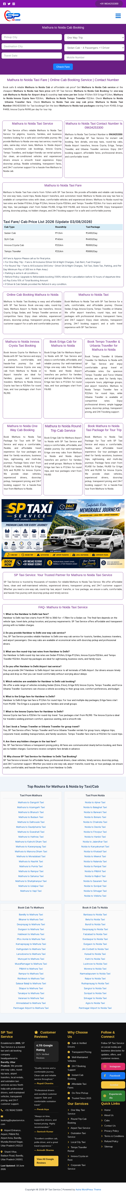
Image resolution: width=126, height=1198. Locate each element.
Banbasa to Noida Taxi (95, 914)
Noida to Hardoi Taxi (95, 836)
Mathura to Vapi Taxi (30, 891)
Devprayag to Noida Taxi (95, 929)
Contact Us (110, 1125)
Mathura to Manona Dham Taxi (31, 851)
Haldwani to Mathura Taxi (31, 934)
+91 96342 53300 (13, 1110)
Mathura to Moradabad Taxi (31, 856)
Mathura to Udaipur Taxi (30, 886)
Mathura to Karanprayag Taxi (31, 846)
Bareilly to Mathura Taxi (31, 914)
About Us (109, 1115)
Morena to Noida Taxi (95, 968)
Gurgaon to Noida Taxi (95, 944)
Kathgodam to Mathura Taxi (30, 949)
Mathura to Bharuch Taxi (31, 812)
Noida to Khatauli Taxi (95, 851)
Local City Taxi (77, 1142)
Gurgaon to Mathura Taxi (31, 929)
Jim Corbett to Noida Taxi (95, 949)
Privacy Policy (111, 1131)
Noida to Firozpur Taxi (95, 831)
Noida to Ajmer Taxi (95, 802)
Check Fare (63, 66)
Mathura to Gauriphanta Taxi (31, 827)
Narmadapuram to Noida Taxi (95, 973)
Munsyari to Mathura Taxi (31, 959)
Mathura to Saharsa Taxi (30, 876)
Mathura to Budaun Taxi (31, 817)
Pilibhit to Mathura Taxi (31, 968)
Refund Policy (111, 1141)
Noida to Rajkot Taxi (95, 876)
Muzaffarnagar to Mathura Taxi (31, 963)
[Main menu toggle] (118, 16)
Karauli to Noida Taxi (95, 954)
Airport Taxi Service (80, 1128)
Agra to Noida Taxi (95, 1003)
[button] (109, 3)
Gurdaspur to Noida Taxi (95, 939)
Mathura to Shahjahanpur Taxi (31, 881)
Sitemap (108, 1146)
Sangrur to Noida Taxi (95, 988)
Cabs (107, 1120)
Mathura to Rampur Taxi (31, 871)
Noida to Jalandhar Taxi (95, 841)
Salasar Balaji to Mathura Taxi (31, 983)
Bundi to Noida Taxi (95, 924)
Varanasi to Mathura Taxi (31, 998)
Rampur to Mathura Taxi (31, 973)
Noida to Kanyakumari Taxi (95, 846)
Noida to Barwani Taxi (95, 812)
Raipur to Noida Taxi (95, 978)
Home (107, 1110)
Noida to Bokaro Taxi (95, 817)
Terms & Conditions (114, 1136)
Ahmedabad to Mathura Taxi (31, 1003)
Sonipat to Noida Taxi (95, 993)
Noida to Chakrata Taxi (95, 822)
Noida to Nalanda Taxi (95, 861)
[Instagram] (13, 3)
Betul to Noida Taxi (95, 919)
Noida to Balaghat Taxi (95, 807)
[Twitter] (9, 3)
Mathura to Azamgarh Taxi (31, 807)
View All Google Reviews (45, 1161)
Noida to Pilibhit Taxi (95, 871)
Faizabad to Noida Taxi (95, 934)
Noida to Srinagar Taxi (95, 891)
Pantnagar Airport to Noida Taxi (95, 1008)
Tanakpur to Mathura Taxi (31, 993)
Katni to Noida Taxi (95, 959)
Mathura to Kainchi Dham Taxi (31, 841)
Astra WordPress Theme (88, 1189)
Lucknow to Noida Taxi (95, 963)
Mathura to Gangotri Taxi (31, 802)
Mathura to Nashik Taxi (31, 861)
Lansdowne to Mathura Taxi (30, 954)
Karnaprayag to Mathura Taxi (31, 944)
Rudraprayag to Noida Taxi (95, 983)
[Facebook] (4, 3)
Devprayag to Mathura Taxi (31, 924)
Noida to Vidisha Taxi (95, 895)
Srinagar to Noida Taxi (95, 998)
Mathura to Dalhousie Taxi (31, 822)
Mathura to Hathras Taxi (30, 836)
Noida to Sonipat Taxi (95, 886)
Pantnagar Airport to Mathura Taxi (31, 1008)
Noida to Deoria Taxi (95, 827)
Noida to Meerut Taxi (95, 856)
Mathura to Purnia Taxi (31, 866)
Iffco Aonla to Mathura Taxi (31, 939)
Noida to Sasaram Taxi (95, 881)
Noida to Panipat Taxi (95, 866)
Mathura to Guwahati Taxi (31, 831)
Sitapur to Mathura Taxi (31, 988)
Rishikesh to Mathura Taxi (31, 978)
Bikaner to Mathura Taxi (31, 919)
